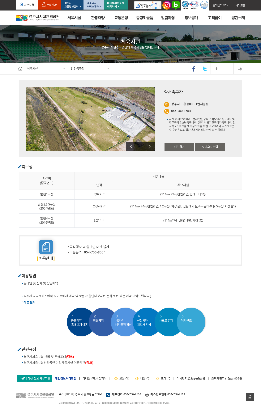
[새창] (147, 5)
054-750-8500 (132, 394)
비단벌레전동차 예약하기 (115, 5)
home (20, 68)
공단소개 (238, 17)
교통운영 (121, 17)
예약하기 (179, 147)
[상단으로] (250, 397)
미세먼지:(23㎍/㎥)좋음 (191, 378)
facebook (193, 68)
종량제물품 (144, 17)
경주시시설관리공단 (38, 18)
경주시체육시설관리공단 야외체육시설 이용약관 (58, 363)
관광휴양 (97, 17)
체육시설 (74, 17)
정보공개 (191, 17)
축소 (228, 68)
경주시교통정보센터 (71, 5)
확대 (216, 68)
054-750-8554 (181, 111)
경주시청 (29, 4)
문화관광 (51, 4)
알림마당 (167, 17)
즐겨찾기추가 (219, 5)
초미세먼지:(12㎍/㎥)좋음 (226, 378)
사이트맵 (240, 5)
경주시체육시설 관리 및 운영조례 (49, 357)
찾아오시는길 (210, 147)
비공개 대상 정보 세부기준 (34, 378)
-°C (124, 378)
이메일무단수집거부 (95, 378)
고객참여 (214, 17)
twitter (205, 68)
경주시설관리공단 (36, 395)
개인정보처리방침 (65, 378)
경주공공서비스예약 (93, 5)
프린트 (239, 68)
